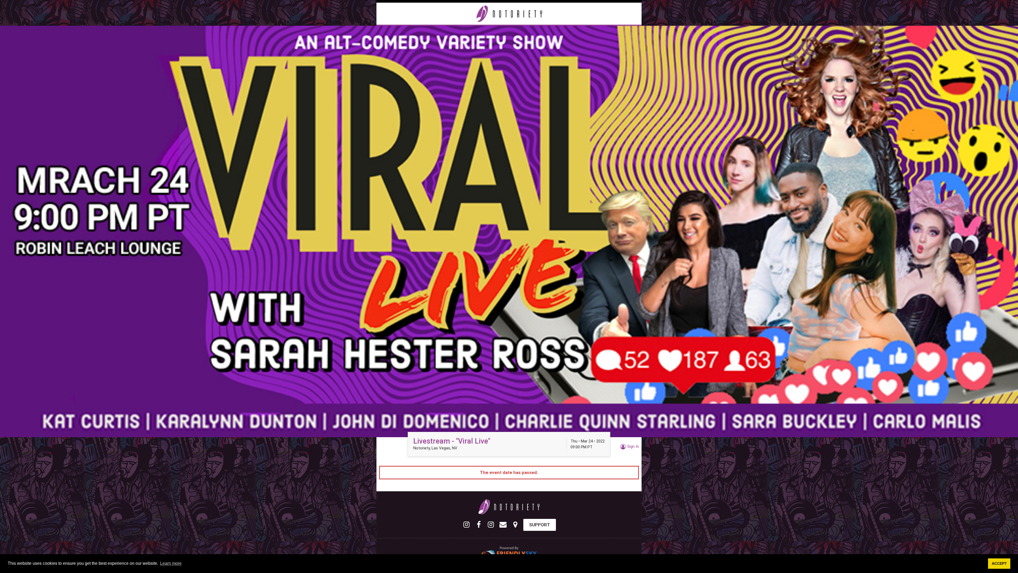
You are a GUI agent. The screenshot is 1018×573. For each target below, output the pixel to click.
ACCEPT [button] (999, 563)
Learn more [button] (171, 563)
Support (539, 524)
